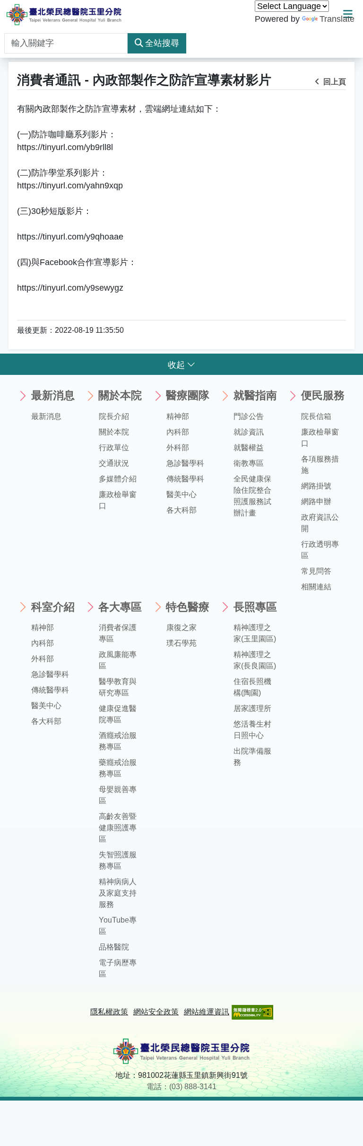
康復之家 (181, 627)
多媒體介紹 (118, 479)
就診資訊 (248, 432)
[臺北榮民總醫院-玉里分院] (64, 14)
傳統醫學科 (185, 479)
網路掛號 (316, 486)
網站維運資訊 (206, 1012)
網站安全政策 (156, 1012)
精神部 (177, 416)
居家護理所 (252, 708)
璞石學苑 (181, 643)
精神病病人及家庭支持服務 (118, 893)
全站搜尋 (162, 43)
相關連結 (316, 587)
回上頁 (333, 82)
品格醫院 (114, 947)
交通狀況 (114, 463)
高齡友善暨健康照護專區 (118, 827)
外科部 (177, 448)
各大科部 (181, 510)
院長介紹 (114, 416)
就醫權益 (248, 448)
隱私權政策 (109, 1012)
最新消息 (46, 416)
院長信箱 (316, 416)
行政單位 (114, 448)
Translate (337, 19)
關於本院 (114, 432)
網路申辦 (316, 501)
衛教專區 (248, 463)
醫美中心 (181, 494)
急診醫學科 (185, 463)
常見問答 (316, 571)
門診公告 (248, 416)
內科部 (177, 432)
